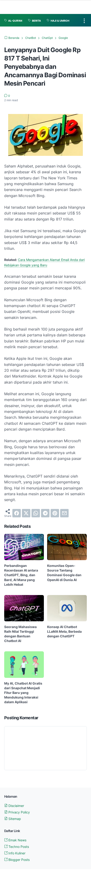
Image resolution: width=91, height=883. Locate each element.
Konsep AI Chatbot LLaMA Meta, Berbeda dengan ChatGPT (64, 631)
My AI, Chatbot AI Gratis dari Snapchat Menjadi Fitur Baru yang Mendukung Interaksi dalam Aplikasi (23, 692)
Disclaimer (15, 806)
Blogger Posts (18, 860)
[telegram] (45, 513)
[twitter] (26, 513)
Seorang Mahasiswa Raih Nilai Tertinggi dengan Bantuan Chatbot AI (20, 634)
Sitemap (14, 819)
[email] (64, 513)
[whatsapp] (36, 513)
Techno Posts (18, 847)
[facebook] (16, 513)
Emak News (16, 840)
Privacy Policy (18, 812)
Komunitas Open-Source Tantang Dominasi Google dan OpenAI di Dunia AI (64, 573)
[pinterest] (55, 513)
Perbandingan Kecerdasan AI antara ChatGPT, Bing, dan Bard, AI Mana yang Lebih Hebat (21, 575)
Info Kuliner (16, 853)
